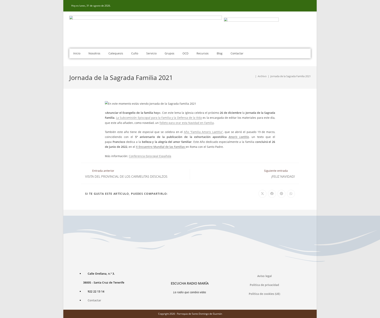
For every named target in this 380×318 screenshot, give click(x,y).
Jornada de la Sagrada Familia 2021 (290, 76)
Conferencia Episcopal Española (150, 156)
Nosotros (94, 53)
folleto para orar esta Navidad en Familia (187, 123)
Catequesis (115, 53)
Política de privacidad (264, 285)
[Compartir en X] (262, 194)
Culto (134, 53)
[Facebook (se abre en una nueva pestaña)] (308, 6)
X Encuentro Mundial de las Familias (161, 147)
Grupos (169, 53)
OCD (185, 53)
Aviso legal (264, 276)
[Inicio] (253, 76)
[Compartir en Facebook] (272, 194)
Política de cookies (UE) (264, 294)
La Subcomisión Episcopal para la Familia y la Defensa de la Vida (159, 118)
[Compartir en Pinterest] (281, 194)
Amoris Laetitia (239, 137)
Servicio (151, 53)
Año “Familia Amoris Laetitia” (203, 132)
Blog (219, 53)
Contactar (237, 53)
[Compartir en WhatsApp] (291, 194)
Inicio (76, 53)
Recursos (203, 53)
